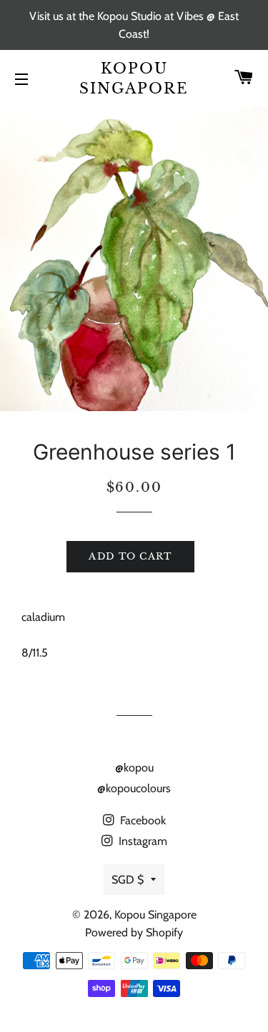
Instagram (141, 841)
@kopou (134, 767)
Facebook (141, 820)
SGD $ (127, 879)
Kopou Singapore (134, 78)
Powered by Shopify (134, 932)
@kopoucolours (134, 788)
